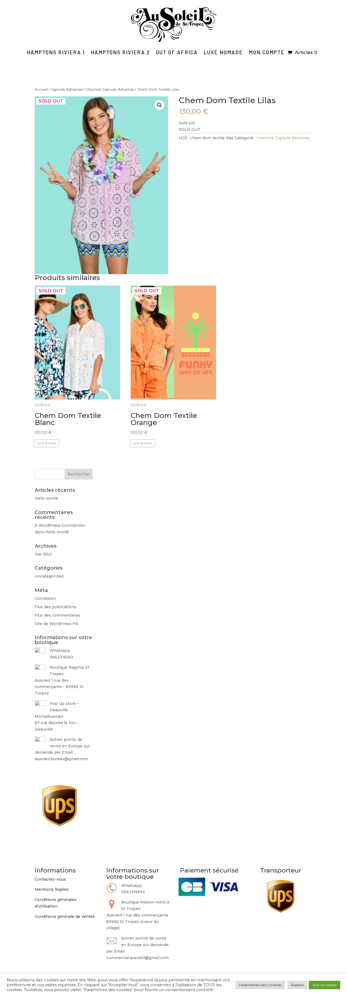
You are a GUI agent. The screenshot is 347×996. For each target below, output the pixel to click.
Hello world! (46, 498)
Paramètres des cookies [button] (260, 985)
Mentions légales (52, 889)
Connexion (45, 598)
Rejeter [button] (297, 985)
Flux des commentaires (58, 615)
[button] (159, 105)
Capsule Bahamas (67, 89)
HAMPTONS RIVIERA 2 (120, 52)
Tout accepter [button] (324, 985)
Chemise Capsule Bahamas (110, 89)
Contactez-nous (50, 879)
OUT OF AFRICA (177, 52)
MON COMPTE (267, 52)
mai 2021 (43, 554)
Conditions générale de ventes (65, 916)
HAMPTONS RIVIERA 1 (56, 52)
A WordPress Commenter (60, 525)
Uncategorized (49, 576)
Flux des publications (55, 606)
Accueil (41, 89)
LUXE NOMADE (223, 52)
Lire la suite (47, 443)
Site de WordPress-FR (56, 623)
